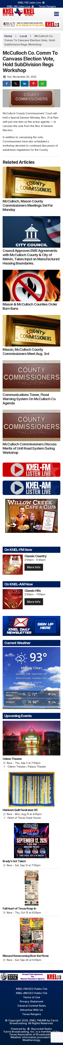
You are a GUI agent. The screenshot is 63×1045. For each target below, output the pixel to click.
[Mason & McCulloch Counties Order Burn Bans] (31, 285)
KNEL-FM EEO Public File (31, 988)
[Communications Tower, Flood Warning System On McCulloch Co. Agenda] (31, 376)
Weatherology (31, 1040)
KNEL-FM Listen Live (30, 2)
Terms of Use (31, 997)
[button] (56, 14)
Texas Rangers (47, 6)
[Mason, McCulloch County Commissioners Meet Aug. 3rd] (31, 331)
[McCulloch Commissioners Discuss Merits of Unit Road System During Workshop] (31, 425)
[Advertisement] (31, 24)
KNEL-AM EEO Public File (31, 993)
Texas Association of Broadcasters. (31, 1034)
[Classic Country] (13, 565)
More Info (33, 567)
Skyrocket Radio (41, 1028)
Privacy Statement (31, 1001)
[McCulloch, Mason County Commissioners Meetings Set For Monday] (31, 182)
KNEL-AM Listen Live (19, 6)
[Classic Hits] (13, 599)
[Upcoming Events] (31, 738)
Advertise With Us (31, 1010)
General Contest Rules (32, 1005)
